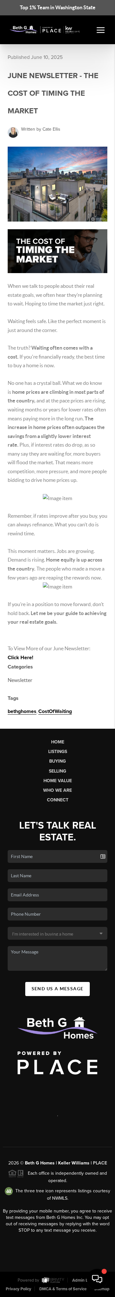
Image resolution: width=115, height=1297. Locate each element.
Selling (57, 771)
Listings (57, 751)
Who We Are (57, 790)
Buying (57, 761)
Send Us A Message (58, 988)
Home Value (57, 780)
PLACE (100, 1163)
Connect (57, 800)
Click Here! (20, 657)
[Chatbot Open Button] (97, 1279)
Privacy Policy (18, 1289)
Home (57, 742)
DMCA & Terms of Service (63, 1289)
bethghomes (22, 711)
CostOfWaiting (55, 711)
